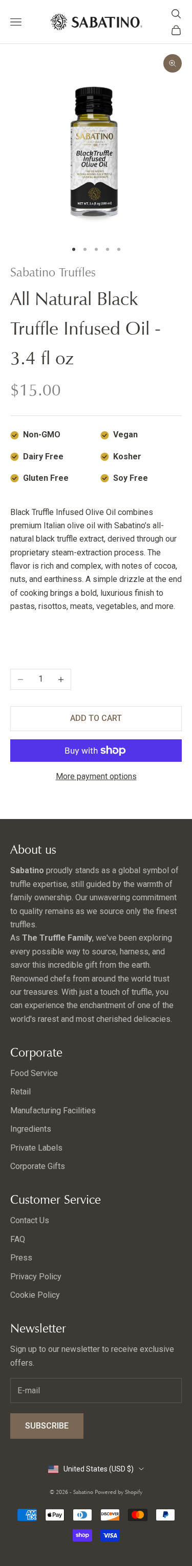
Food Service (34, 1073)
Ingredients (30, 1129)
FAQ (17, 1239)
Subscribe (47, 1426)
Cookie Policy (35, 1295)
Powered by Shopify (118, 1491)
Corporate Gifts (37, 1166)
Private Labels (36, 1148)
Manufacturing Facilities (53, 1110)
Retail (20, 1091)
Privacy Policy (35, 1276)
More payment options (96, 776)
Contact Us (29, 1220)
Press (21, 1258)
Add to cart (96, 718)
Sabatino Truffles (53, 272)
